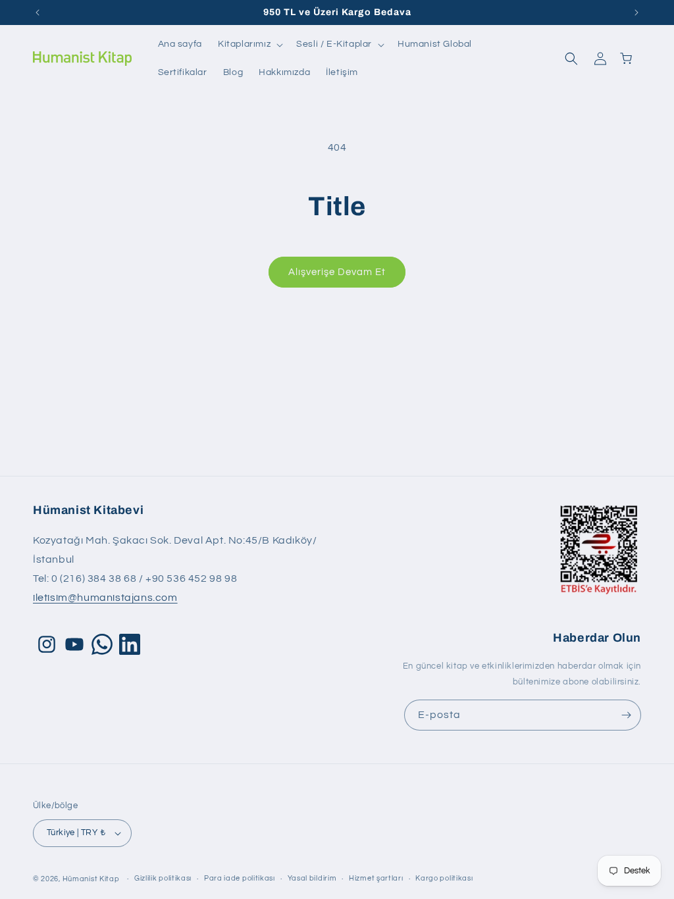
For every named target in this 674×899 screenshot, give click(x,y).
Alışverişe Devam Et (337, 272)
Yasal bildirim (312, 878)
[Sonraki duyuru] (636, 12)
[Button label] (625, 715)
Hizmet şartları (376, 878)
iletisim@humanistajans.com (105, 597)
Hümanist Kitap (91, 879)
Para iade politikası (239, 878)
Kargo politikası (444, 878)
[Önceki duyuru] (37, 12)
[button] (249, 44)
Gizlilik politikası (163, 878)
